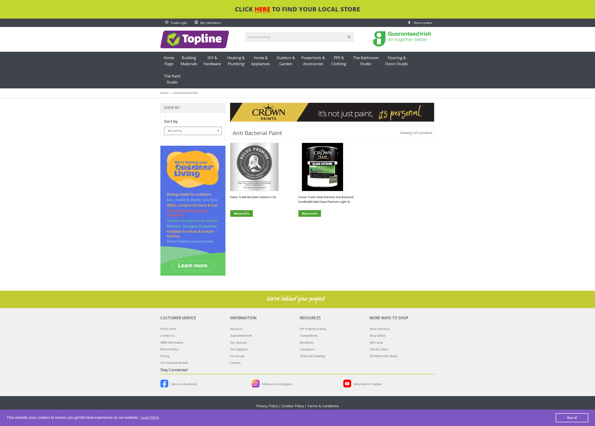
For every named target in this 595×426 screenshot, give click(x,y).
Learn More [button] (149, 418)
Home (164, 93)
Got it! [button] (572, 418)
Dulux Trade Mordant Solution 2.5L (253, 197)
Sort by (171, 121)
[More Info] (241, 221)
